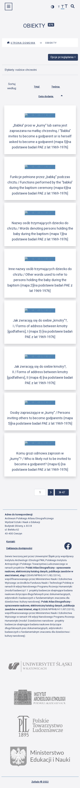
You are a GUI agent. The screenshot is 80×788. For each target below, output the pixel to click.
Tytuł (37, 86)
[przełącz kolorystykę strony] (53, 7)
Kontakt (10, 541)
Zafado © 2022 (40, 781)
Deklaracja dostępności (19, 548)
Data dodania (46, 96)
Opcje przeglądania (61, 57)
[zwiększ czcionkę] (66, 6)
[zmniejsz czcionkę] (59, 7)
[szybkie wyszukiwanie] (73, 6)
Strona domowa (23, 42)
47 (65, 492)
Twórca (55, 86)
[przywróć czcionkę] (63, 7)
